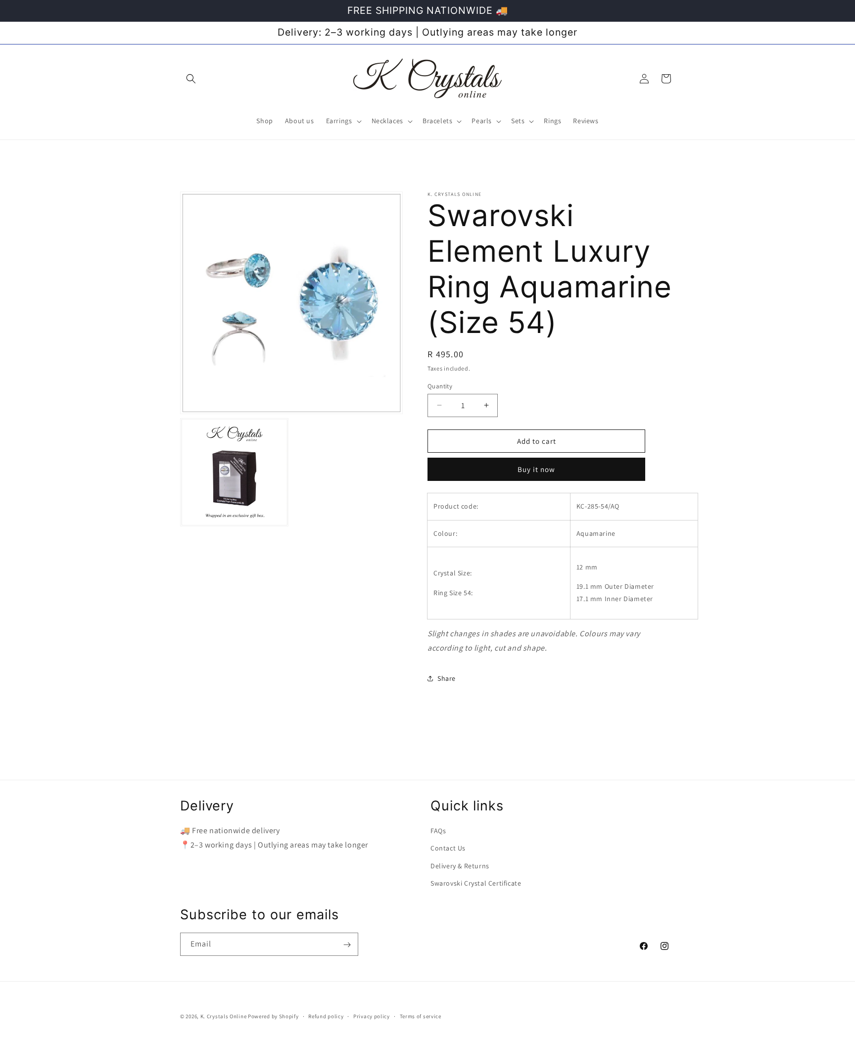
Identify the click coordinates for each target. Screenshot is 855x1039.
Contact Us (448, 848)
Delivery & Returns (459, 865)
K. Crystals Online (223, 1016)
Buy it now (536, 469)
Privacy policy (371, 1015)
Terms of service (420, 1015)
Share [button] (446, 677)
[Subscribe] (347, 944)
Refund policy (325, 1015)
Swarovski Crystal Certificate (475, 883)
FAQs (438, 830)
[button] (191, 79)
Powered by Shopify (273, 1016)
